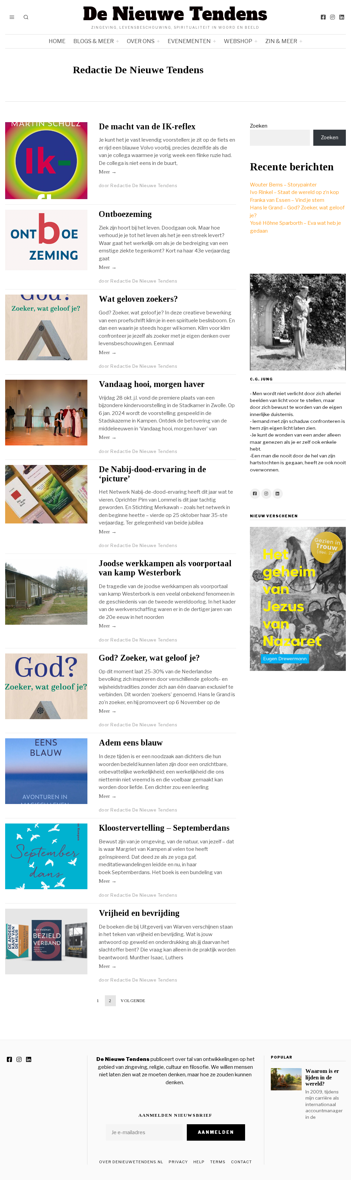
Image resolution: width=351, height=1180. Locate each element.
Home (57, 41)
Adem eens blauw (131, 742)
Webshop (238, 41)
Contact (241, 1161)
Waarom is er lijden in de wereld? (322, 1077)
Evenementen (189, 41)
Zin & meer (281, 41)
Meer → (108, 171)
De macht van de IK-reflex (147, 126)
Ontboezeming (125, 214)
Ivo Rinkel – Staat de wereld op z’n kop (294, 192)
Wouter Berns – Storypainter (283, 185)
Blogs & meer (93, 41)
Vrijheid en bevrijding (139, 913)
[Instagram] (332, 17)
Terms (218, 1161)
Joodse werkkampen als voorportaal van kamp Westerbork (165, 568)
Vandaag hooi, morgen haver (152, 384)
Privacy (178, 1161)
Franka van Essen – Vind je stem (287, 200)
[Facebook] (323, 17)
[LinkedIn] (342, 17)
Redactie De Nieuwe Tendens (143, 185)
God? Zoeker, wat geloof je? (149, 657)
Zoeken (258, 126)
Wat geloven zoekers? (138, 298)
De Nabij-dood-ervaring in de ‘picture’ (152, 474)
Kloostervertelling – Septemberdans (164, 827)
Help (199, 1161)
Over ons (141, 41)
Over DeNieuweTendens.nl (131, 1161)
